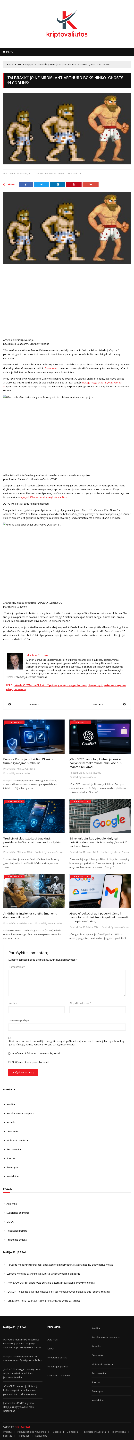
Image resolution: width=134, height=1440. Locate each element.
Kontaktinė (12, 1176)
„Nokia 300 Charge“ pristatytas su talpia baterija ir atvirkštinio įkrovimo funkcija (51, 1282)
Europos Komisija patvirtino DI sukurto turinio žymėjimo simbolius (29, 761)
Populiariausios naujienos (21, 1113)
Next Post (99, 704)
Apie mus (12, 1203)
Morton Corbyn (56, 173)
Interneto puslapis (19, 1020)
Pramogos (12, 1167)
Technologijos (14, 722)
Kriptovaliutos (23, 1426)
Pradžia (11, 1104)
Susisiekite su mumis (18, 1212)
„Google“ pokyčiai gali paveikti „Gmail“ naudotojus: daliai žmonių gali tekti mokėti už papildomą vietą (98, 917)
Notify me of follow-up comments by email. (36, 1053)
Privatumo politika (17, 1239)
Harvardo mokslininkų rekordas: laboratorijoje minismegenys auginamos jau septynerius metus (60, 1264)
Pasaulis (11, 1122)
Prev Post (35, 704)
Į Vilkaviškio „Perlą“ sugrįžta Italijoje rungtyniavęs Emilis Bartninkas (43, 1300)
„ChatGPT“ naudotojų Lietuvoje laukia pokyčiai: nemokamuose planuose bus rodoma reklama (95, 763)
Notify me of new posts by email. (30, 1062)
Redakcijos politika (17, 1230)
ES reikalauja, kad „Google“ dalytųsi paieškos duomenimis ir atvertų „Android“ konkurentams (98, 842)
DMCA (10, 1221)
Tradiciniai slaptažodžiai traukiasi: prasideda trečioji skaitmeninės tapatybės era (32, 842)
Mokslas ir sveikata (17, 1140)
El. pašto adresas (80, 1003)
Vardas (14, 1003)
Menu (9, 51)
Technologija (14, 1149)
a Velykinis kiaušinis (44, 497)
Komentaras (17, 966)
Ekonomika (12, 1131)
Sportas (11, 1158)
